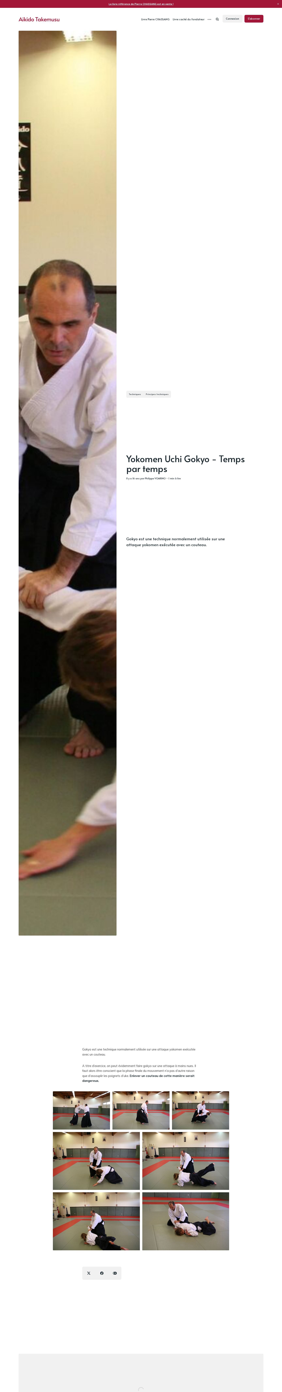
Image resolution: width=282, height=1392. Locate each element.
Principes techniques (157, 394)
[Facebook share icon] (101, 1273)
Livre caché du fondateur (188, 19)
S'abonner (254, 18)
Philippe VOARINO (155, 478)
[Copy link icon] (114, 1273)
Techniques (135, 394)
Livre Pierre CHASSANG (155, 19)
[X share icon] (88, 1273)
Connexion (232, 18)
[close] (278, 4)
